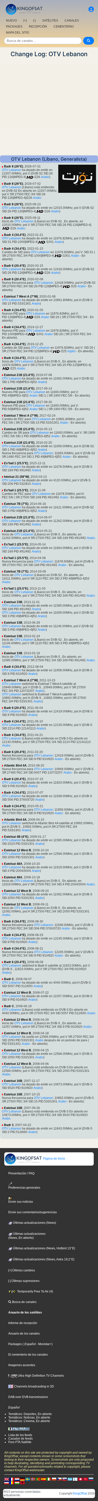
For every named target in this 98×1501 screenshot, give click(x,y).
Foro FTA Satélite (19, 1442)
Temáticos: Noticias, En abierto (29, 1417)
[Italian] (48, 1479)
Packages (15, 1344)
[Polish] (54, 1479)
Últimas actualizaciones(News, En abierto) (26, 1236)
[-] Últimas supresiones (23, 1281)
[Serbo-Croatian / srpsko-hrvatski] (6, 1482)
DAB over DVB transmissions (28, 1397)
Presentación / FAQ (21, 1173)
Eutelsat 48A (13, 864)
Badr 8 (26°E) (13, 166)
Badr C (9, 979)
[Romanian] (12, 1482)
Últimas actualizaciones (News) (34, 1223)
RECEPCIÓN (38, 26)
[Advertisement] (49, 106)
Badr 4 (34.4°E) (15, 235)
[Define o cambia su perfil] (91, 9)
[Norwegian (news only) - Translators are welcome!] (33, 1479)
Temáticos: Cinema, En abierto (29, 1421)
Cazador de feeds (20, 1438)
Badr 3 (9, 1125)
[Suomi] (75, 1479)
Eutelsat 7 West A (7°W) (21, 296)
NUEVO (11, 20)
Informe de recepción (22, 1323)
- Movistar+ (44, 1344)
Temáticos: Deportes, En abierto (30, 1414)
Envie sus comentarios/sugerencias (32, 1212)
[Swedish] (27, 1479)
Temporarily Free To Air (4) (34, 1291)
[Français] (12, 1479)
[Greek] (70, 1479)
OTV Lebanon (11, 170)
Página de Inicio (53, 1158)
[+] (25, 20)
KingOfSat (80, 1493)
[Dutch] (17, 1479)
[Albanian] (22, 1482)
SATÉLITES (50, 20)
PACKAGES (14, 26)
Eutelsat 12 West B (17, 850)
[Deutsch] (22, 1479)
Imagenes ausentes (21, 1365)
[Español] (43, 1479)
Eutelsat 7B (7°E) (16, 504)
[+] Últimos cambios (21, 1270)
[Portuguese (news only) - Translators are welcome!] (38, 1479)
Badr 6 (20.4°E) (15, 265)
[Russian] (91, 1479)
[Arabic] (80, 1479)
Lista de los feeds (20, 1435)
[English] (6, 1479)
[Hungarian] (17, 1482)
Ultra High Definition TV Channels (40, 1375)
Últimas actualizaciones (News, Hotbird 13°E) (43, 1248)
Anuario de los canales (24, 1333)
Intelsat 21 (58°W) (16, 477)
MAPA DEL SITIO (17, 32)
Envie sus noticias (20, 1201)
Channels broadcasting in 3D (33, 1386)
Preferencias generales (24, 1187)
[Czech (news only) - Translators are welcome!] (59, 1479)
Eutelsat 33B (13, 602)
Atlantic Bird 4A (15, 765)
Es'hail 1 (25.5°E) (16, 463)
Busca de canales (23, 1302)
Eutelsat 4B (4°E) (16, 836)
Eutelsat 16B (13, 1081)
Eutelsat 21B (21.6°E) (19, 375)
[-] (34, 20)
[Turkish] (85, 1479)
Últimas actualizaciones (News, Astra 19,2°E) (43, 1259)
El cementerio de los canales (28, 1354)
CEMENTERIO (64, 26)
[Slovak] (64, 1479)
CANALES (72, 20)
